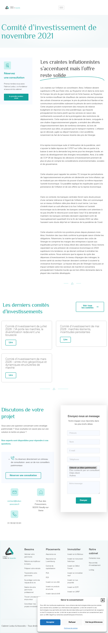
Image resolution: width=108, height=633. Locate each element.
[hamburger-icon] (61, 7)
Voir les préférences (93, 622)
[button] (102, 600)
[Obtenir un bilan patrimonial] (83, 467)
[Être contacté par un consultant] (83, 470)
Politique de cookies (71, 628)
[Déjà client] (83, 473)
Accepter (50, 622)
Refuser (72, 622)
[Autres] (83, 475)
